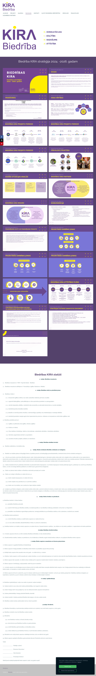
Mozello (10, 672)
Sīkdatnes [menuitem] (5, 668)
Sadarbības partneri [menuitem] (9, 15)
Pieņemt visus (68, 666)
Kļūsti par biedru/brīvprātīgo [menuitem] (51, 13)
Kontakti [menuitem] (36, 13)
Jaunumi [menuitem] (5, 13)
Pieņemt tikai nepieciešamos (67, 670)
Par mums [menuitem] (28, 13)
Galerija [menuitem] (20, 13)
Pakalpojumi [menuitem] (75, 13)
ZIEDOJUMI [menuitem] (66, 13)
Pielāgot (79, 662)
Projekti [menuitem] (13, 13)
